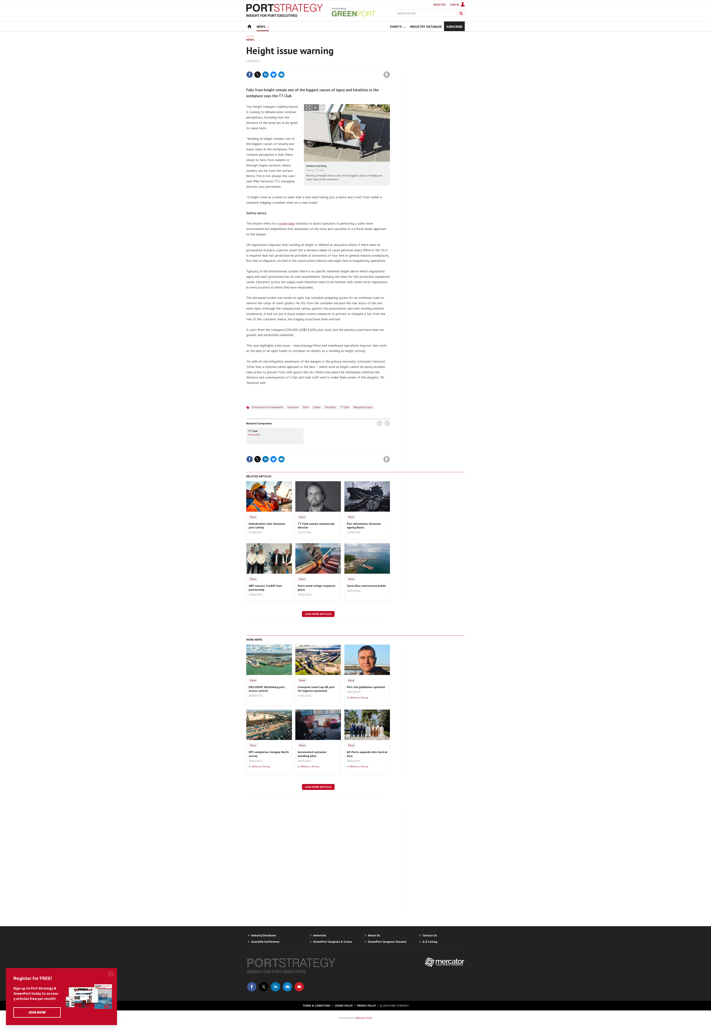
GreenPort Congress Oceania (387, 941)
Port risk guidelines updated (366, 687)
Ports (306, 407)
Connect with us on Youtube (299, 987)
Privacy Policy (366, 1005)
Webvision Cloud (364, 1017)
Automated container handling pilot (312, 754)
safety (316, 407)
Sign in (343, 67)
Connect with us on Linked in (275, 987)
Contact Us (430, 935)
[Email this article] (281, 74)
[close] (390, 67)
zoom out (322, 107)
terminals (330, 407)
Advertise (319, 935)
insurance (293, 407)
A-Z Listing (430, 941)
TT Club (344, 407)
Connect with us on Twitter (263, 987)
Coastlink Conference (265, 941)
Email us (287, 987)
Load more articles (318, 614)
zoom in (315, 107)
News (250, 39)
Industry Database (263, 935)
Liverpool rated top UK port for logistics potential (316, 689)
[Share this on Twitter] (257, 74)
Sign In (454, 4)
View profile (254, 434)
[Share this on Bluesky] (273, 74)
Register (440, 4)
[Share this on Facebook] (249, 74)
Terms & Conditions (316, 1005)
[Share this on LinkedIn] (265, 74)
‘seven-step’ (287, 223)
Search (461, 13)
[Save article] (386, 74)
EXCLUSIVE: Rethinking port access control (267, 689)
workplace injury (363, 407)
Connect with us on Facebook (252, 987)
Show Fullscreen (308, 107)
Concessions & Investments (267, 407)
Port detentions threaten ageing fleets (364, 525)
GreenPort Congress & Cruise (332, 941)
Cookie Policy (344, 1005)
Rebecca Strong (359, 697)
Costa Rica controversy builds (366, 586)
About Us (374, 935)
